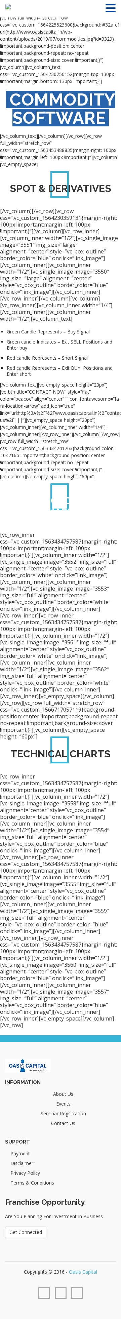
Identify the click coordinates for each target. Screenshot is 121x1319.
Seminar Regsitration (63, 1113)
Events (63, 1104)
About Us (63, 1094)
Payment (20, 1153)
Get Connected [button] (25, 1232)
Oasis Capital (83, 1272)
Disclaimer (21, 1163)
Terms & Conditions (32, 1183)
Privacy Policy (25, 1173)
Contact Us (63, 1123)
